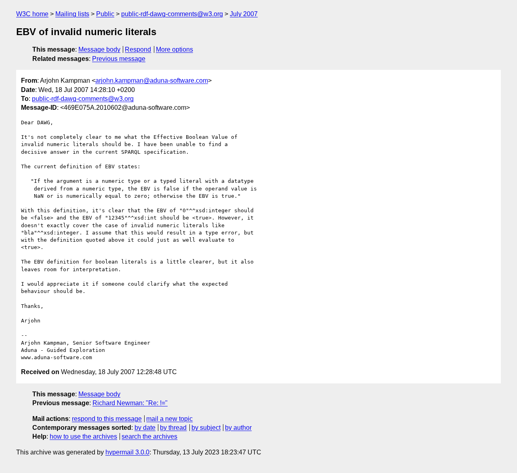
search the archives (149, 436)
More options (174, 49)
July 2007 (244, 13)
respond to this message (107, 418)
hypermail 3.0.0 (127, 452)
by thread (173, 427)
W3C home (32, 13)
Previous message (118, 58)
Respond (138, 49)
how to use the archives (83, 436)
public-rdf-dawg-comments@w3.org (172, 13)
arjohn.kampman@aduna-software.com (151, 80)
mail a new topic (169, 418)
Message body (99, 49)
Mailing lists (72, 13)
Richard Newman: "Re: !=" (130, 403)
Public (105, 13)
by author (238, 427)
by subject (206, 427)
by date (145, 427)
